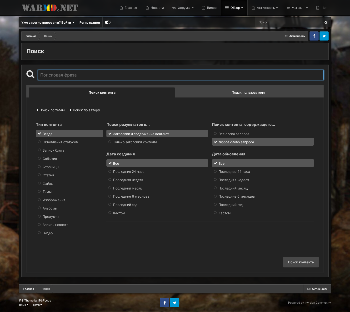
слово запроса (236, 142)
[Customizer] (108, 22)
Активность (265, 8)
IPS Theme (26, 300)
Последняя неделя (128, 180)
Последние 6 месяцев (131, 196)
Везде (310, 22)
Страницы (51, 167)
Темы (47, 191)
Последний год (125, 205)
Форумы (183, 8)
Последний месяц (127, 188)
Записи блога (53, 150)
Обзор (235, 8)
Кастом (119, 213)
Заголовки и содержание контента (141, 134)
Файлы (48, 183)
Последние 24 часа (129, 171)
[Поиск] (326, 22)
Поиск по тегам (52, 110)
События (50, 158)
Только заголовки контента (135, 142)
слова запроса (234, 134)
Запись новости (55, 225)
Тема (36, 305)
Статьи (48, 175)
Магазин (298, 8)
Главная (130, 8)
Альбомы (50, 208)
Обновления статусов (60, 142)
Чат (323, 8)
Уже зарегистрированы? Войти (46, 22)
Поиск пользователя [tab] (248, 92)
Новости (157, 8)
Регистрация (90, 22)
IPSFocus (44, 300)
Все (116, 163)
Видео (211, 8)
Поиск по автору (86, 110)
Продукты (51, 216)
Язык (23, 305)
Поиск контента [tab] (102, 92)
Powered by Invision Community (309, 302)
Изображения (54, 200)
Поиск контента (301, 262)
